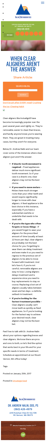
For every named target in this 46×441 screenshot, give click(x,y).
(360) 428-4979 (23, 409)
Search (23, 95)
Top (23, 434)
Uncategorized (20, 380)
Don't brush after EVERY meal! (17, 102)
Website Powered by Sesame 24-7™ (24, 425)
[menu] (42, 3)
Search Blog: (23, 86)
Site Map (23, 429)
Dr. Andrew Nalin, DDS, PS (23, 405)
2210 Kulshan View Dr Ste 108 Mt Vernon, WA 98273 (23, 414)
